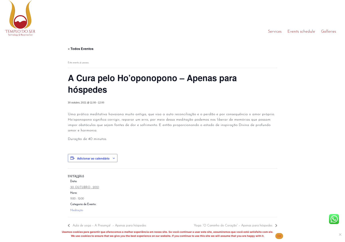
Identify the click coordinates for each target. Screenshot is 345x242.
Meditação (76, 210)
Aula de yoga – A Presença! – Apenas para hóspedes (109, 225)
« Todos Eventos (80, 48)
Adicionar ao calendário (93, 158)
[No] (340, 234)
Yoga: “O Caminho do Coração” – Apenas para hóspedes (233, 225)
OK (279, 236)
